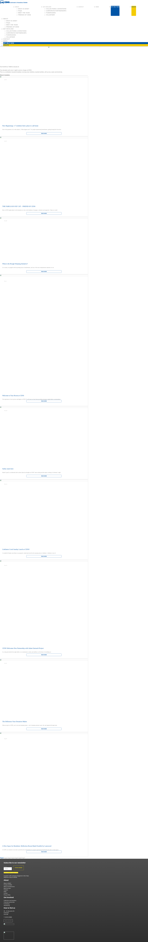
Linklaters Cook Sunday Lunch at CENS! (16, 549)
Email (5, 866)
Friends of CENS (24, 15)
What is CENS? (23, 9)
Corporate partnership (9, 902)
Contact (81, 6)
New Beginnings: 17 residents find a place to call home (20, 126)
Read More (44, 133)
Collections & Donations (56, 9)
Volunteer (50, 15)
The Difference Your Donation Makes (14, 721)
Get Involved (47, 6)
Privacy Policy (7, 895)
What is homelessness (9, 886)
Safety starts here (7, 469)
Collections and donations (10, 900)
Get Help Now (115, 6)
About (17, 6)
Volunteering (7, 905)
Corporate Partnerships (56, 11)
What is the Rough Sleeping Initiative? (15, 264)
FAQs (20, 11)
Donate (133, 6)
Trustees (6, 890)
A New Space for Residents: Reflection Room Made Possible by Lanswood (26, 846)
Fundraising (51, 13)
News (97, 6)
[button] (74, 17)
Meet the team (24, 13)
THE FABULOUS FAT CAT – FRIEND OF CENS (18, 206)
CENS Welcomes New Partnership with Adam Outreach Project (23, 648)
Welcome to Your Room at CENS (13, 395)
